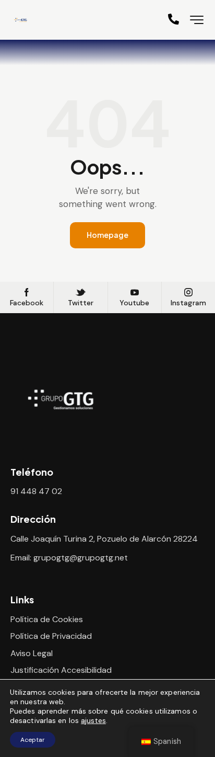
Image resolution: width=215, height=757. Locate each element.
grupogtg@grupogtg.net (80, 557)
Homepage (107, 234)
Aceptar (32, 740)
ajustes (93, 720)
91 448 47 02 (36, 491)
